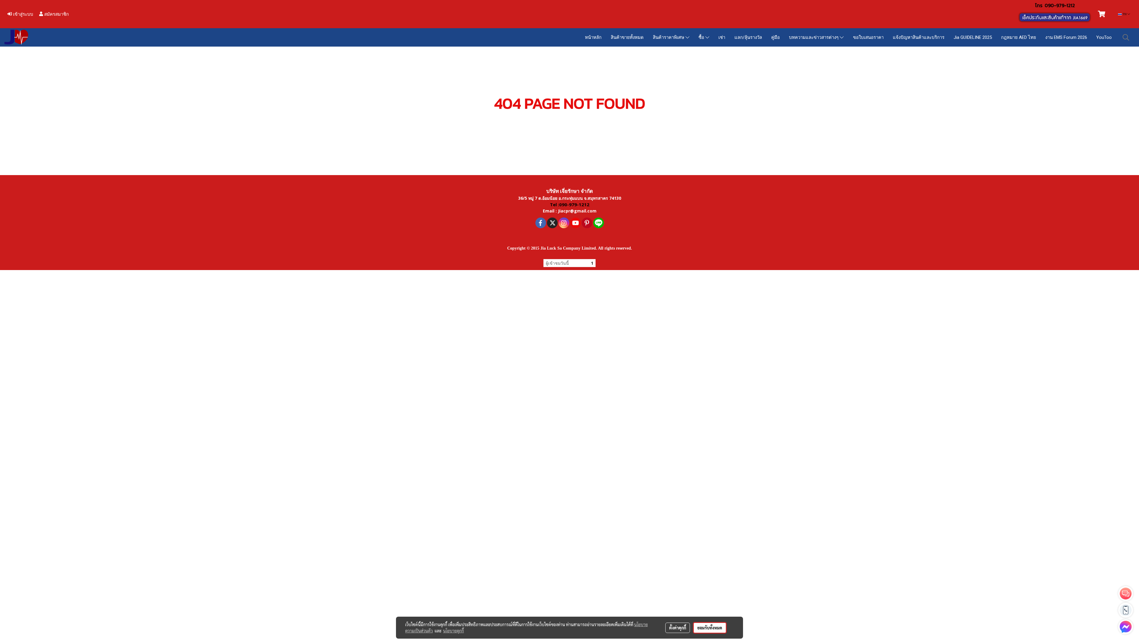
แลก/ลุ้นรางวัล (748, 37)
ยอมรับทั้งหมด (709, 627)
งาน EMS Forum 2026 (1066, 37)
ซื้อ (702, 37)
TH (1124, 14)
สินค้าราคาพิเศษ (669, 37)
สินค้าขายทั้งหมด (627, 37)
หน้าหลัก (593, 37)
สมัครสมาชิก (56, 14)
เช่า (721, 37)
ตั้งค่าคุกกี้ (677, 627)
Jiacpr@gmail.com (577, 211)
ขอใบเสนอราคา (868, 37)
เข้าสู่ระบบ (22, 14)
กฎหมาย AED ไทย (1018, 37)
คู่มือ (775, 37)
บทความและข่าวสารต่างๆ (814, 37)
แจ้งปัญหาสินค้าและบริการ (918, 37)
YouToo (1104, 37)
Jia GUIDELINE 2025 (973, 37)
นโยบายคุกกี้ (453, 630)
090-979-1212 (1060, 5)
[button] (1125, 37)
